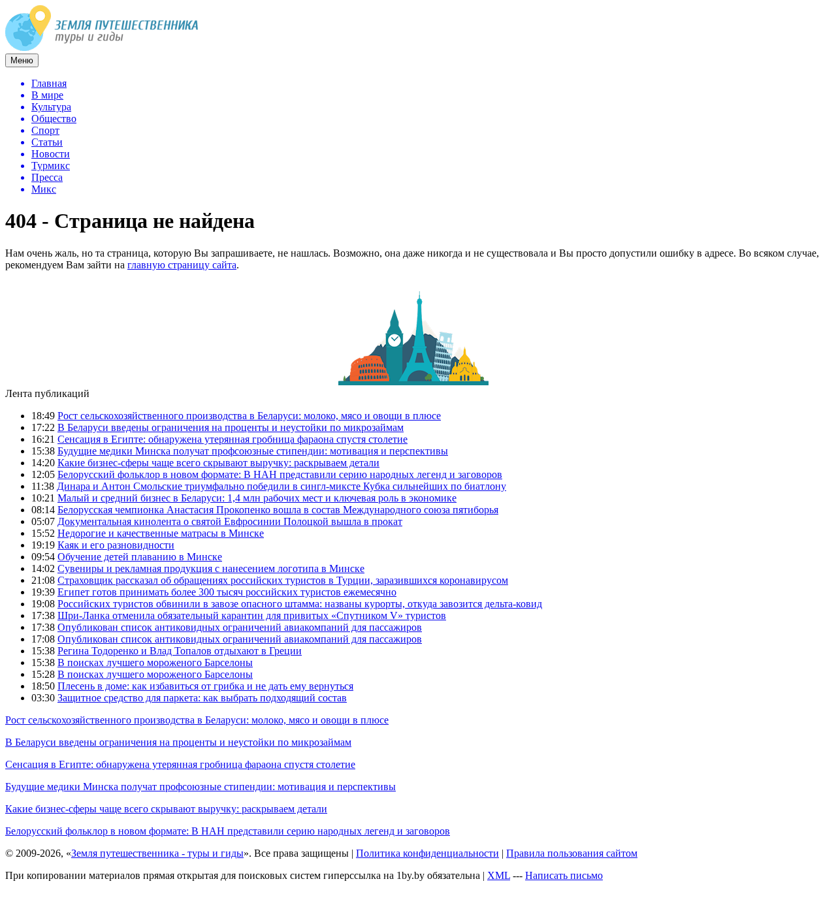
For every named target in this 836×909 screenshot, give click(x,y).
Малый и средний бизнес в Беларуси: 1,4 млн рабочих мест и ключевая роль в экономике (257, 497)
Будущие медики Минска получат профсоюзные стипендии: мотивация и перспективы (252, 450)
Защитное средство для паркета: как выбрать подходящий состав (202, 697)
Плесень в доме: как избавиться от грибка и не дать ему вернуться (205, 686)
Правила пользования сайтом (571, 853)
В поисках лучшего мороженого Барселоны (155, 662)
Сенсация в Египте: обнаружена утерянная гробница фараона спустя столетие (232, 439)
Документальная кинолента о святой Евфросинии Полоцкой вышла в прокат (229, 521)
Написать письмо (564, 875)
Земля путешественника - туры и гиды (157, 853)
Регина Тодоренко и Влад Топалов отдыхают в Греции (179, 650)
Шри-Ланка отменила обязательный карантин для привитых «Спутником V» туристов (251, 615)
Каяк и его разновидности (115, 544)
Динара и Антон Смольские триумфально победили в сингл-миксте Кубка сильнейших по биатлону (281, 486)
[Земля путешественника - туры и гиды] (102, 47)
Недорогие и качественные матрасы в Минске (160, 533)
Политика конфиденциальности (427, 853)
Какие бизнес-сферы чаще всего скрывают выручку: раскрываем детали (218, 462)
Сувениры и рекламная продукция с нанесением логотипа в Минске (210, 568)
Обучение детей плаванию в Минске (139, 556)
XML (498, 875)
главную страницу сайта (181, 264)
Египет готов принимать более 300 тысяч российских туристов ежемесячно (226, 592)
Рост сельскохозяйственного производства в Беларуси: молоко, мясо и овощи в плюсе (249, 415)
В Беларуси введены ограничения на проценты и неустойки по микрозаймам (230, 427)
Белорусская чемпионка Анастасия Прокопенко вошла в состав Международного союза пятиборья (277, 509)
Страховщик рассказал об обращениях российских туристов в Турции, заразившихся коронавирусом (282, 580)
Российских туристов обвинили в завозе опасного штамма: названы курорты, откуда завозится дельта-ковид (299, 603)
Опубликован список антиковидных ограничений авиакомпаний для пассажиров (239, 627)
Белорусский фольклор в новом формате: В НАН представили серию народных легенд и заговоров (279, 474)
